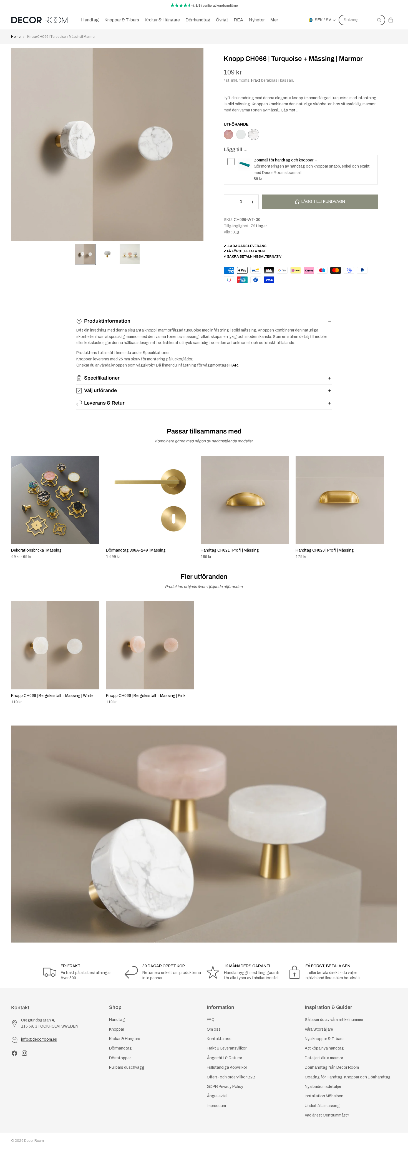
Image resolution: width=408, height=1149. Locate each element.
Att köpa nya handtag (324, 1048)
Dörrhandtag (120, 1048)
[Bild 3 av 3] (130, 254)
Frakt (255, 80)
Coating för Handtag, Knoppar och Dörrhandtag (348, 1077)
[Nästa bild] (391, 507)
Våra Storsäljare (319, 1029)
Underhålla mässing (322, 1106)
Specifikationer (102, 378)
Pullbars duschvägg (126, 1067)
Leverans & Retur (104, 403)
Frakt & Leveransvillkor (226, 1048)
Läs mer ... (289, 110)
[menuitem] (274, 20)
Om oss (214, 1029)
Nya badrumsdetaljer (323, 1087)
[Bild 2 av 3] (107, 254)
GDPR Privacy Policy (225, 1087)
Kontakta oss (219, 1039)
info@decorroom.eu (39, 1040)
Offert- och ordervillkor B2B (231, 1077)
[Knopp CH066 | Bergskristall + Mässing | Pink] (228, 134)
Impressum (216, 1106)
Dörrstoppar (120, 1058)
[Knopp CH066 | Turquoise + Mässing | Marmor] (253, 134)
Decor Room (34, 1141)
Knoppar (116, 1029)
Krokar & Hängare (124, 1039)
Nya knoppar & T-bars (324, 1039)
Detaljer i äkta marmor (324, 1058)
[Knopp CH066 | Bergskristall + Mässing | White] (241, 134)
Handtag (117, 1020)
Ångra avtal (217, 1096)
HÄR (234, 365)
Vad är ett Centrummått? (327, 1115)
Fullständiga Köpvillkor (227, 1067)
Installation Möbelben (324, 1096)
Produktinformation (107, 321)
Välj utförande (100, 390)
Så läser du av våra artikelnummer (334, 1020)
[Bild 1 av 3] (85, 254)
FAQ (211, 1020)
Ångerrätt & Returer (224, 1058)
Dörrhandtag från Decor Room (332, 1067)
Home (16, 36)
